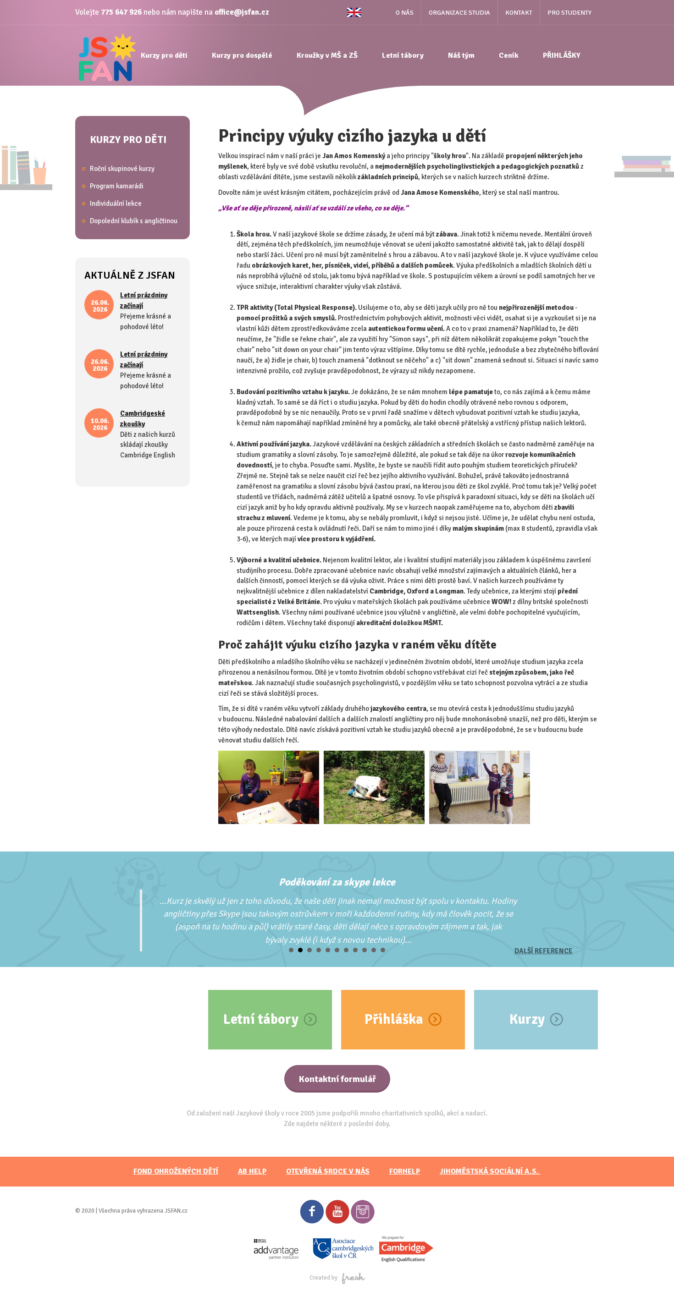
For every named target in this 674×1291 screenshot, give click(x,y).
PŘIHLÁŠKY (561, 55)
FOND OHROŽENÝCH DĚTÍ (175, 1171)
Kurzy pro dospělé (242, 55)
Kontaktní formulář (337, 1079)
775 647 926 (121, 12)
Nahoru (651, 1268)
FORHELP (404, 1171)
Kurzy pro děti (164, 55)
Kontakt (518, 12)
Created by (323, 1277)
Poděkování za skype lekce (337, 882)
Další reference (543, 951)
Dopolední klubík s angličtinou (133, 221)
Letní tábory (403, 55)
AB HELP (252, 1171)
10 (373, 950)
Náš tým (461, 55)
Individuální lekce (116, 203)
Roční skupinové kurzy (122, 169)
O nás (405, 12)
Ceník (509, 55)
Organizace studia (459, 12)
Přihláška (394, 1019)
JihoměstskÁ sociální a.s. (490, 1171)
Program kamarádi (117, 186)
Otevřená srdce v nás (328, 1171)
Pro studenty (569, 12)
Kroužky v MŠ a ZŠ (327, 55)
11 (383, 950)
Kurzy (527, 1019)
